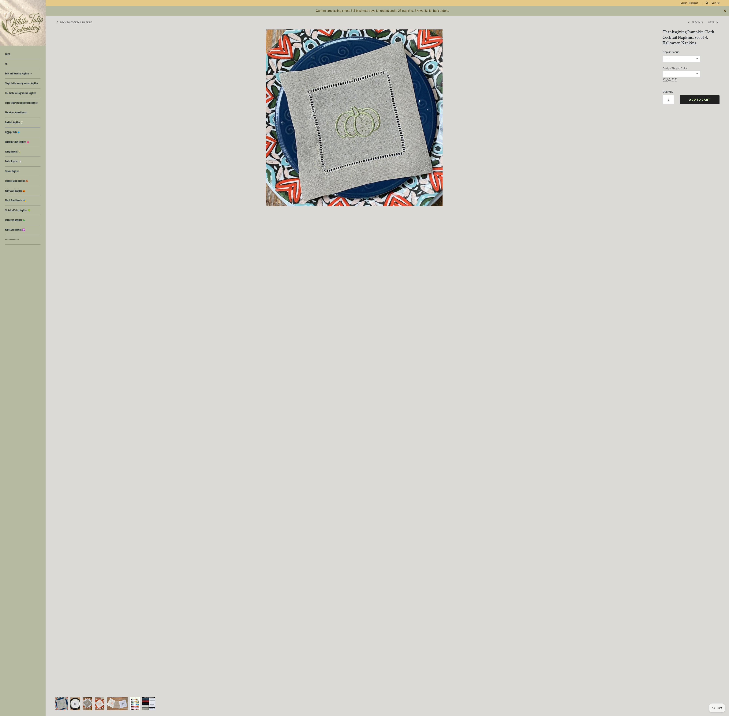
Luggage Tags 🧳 (12, 132)
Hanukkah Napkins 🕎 (15, 229)
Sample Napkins (12, 171)
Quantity (668, 91)
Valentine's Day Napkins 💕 (17, 142)
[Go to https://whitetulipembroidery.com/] (23, 23)
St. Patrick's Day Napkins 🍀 (18, 210)
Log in (684, 3)
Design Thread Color (675, 68)
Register (693, 3)
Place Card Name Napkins (16, 112)
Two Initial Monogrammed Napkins (20, 93)
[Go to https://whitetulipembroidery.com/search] (707, 3)
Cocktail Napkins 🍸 (14, 122)
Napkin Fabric (671, 52)
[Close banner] (725, 11)
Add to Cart (699, 99)
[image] (354, 117)
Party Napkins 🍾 (13, 151)
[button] (645, 361)
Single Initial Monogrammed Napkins (21, 83)
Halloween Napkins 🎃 (15, 190)
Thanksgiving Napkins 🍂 (16, 180)
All (6, 63)
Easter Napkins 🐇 (13, 161)
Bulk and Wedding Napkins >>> (18, 73)
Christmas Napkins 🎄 (15, 220)
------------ (12, 239)
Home (7, 54)
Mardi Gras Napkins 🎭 (15, 200)
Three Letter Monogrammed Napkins (21, 102)
